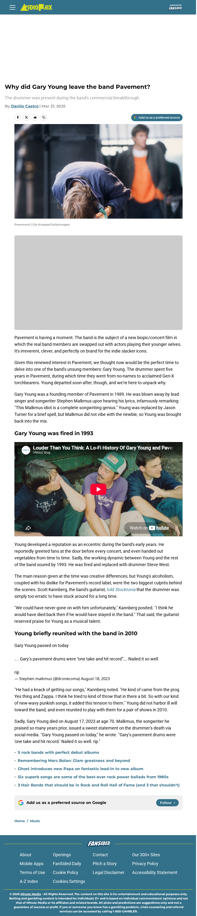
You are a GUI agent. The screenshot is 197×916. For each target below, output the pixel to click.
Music (35, 821)
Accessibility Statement (154, 872)
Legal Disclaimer (108, 872)
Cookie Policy (65, 872)
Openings (62, 854)
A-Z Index (29, 881)
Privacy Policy (145, 863)
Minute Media (30, 894)
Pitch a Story (105, 863)
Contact (100, 854)
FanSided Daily (67, 863)
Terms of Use (32, 872)
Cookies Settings (69, 881)
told (121, 589)
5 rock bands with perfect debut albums (58, 752)
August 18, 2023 (95, 678)
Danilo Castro (24, 106)
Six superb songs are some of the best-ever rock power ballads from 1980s (93, 777)
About (25, 854)
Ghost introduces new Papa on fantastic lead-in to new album (80, 768)
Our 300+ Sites (146, 854)
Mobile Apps (31, 863)
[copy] (43, 117)
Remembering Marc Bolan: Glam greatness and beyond (74, 760)
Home (19, 821)
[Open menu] (12, 7)
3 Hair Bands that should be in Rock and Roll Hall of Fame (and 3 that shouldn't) (99, 785)
